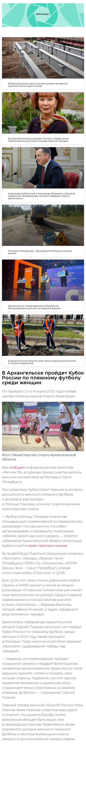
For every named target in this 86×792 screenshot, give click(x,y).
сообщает (17, 467)
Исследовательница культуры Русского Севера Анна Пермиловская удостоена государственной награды (38, 139)
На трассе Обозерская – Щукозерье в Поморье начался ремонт (40, 252)
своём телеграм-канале (46, 546)
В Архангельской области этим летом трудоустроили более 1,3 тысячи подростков (42, 362)
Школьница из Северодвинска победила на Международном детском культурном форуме (34, 307)
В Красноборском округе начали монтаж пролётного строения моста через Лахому (38, 84)
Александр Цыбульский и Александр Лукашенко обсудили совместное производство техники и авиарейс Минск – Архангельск (41, 196)
